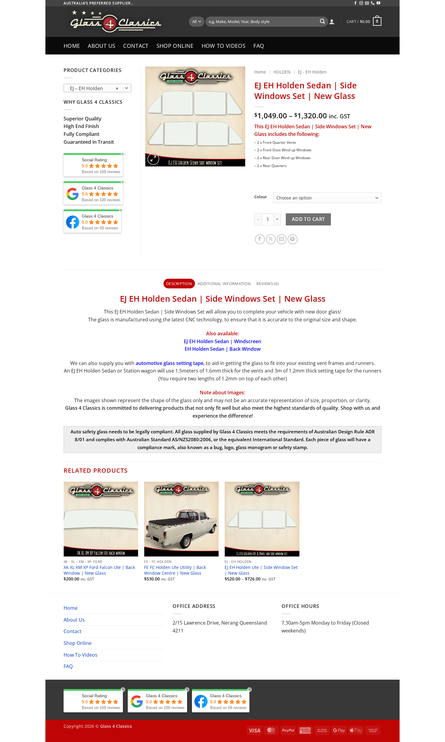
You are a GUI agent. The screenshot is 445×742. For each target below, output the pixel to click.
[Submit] (322, 22)
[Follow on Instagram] (361, 3)
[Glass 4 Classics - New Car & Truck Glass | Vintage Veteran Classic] (122, 21)
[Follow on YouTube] (378, 3)
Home (72, 45)
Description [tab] (179, 283)
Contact (135, 45)
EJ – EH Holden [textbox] (94, 88)
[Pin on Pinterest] (293, 239)
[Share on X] (271, 239)
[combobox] (97, 88)
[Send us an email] (367, 3)
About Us (101, 45)
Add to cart (308, 219)
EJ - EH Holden (312, 72)
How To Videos (224, 45)
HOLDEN (282, 72)
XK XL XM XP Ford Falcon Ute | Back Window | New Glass (99, 570)
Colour (260, 197)
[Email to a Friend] (282, 239)
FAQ (258, 45)
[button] (364, 21)
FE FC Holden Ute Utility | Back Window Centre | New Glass (175, 570)
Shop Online (175, 45)
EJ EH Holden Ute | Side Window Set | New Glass (261, 570)
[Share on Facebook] (260, 239)
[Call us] (372, 3)
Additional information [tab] (224, 283)
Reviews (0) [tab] (267, 283)
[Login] (332, 21)
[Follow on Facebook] (355, 3)
